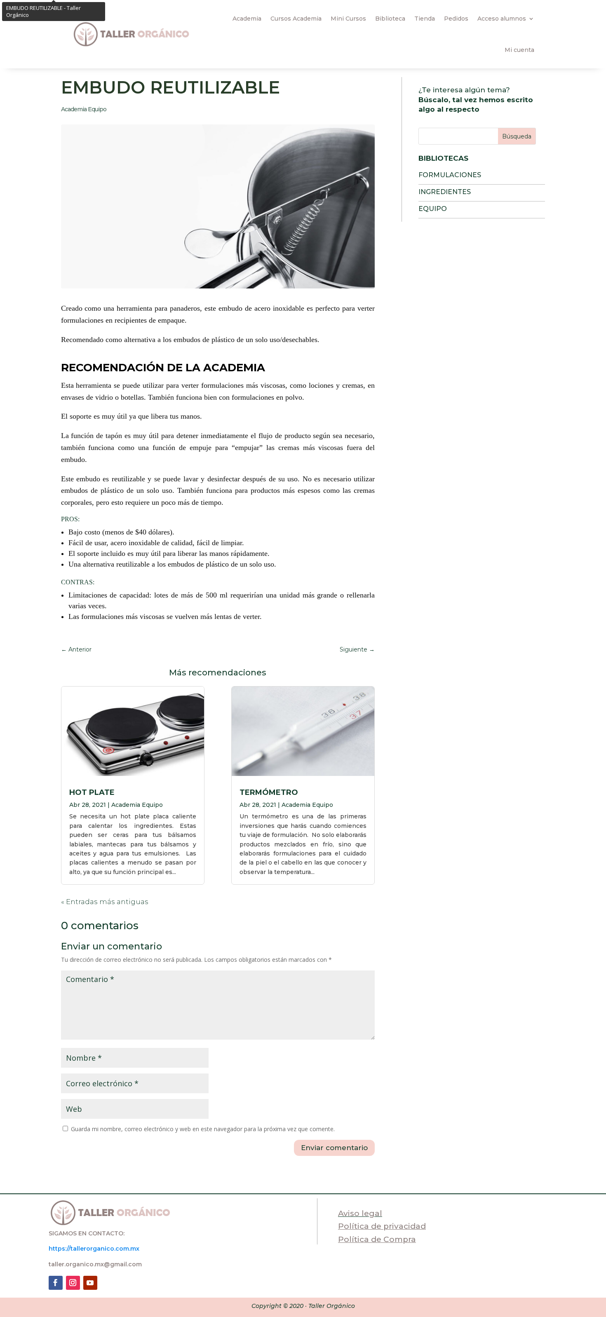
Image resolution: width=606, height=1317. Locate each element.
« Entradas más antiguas (104, 902)
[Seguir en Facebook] (56, 1283)
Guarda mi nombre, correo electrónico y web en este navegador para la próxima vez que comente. (203, 1129)
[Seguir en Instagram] (73, 1283)
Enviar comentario (334, 1148)
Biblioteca (390, 18)
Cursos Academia (296, 18)
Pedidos (456, 18)
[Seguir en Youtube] (90, 1283)
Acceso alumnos (501, 18)
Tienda (424, 18)
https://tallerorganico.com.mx (94, 1248)
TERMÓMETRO (269, 792)
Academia (247, 18)
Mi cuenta (519, 50)
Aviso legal (360, 1213)
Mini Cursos (348, 18)
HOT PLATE (92, 792)
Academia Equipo (83, 109)
